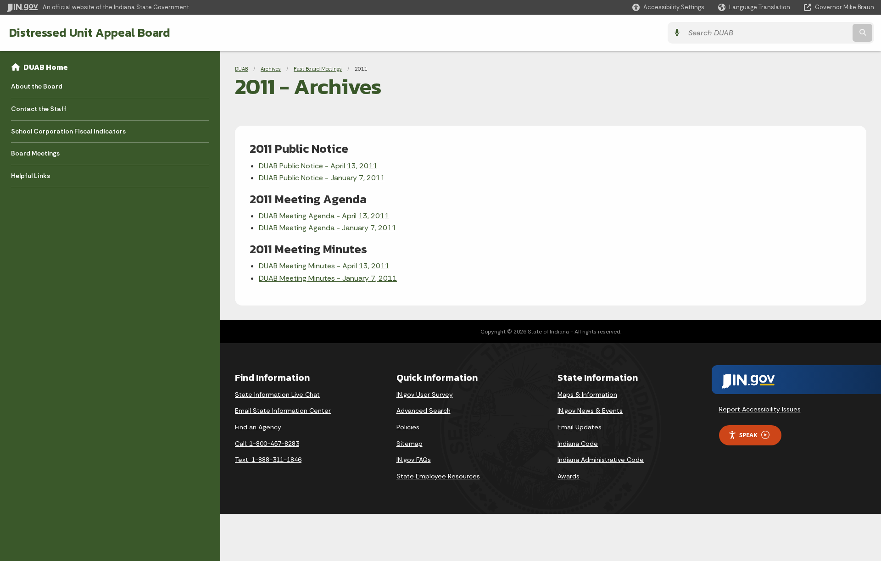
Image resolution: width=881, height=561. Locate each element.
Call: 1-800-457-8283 (267, 443)
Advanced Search (423, 410)
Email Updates (580, 427)
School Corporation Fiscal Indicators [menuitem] (68, 131)
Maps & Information (587, 394)
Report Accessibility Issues (760, 409)
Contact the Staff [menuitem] (39, 109)
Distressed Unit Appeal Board (89, 32)
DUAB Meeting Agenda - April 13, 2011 (324, 216)
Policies (407, 427)
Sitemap (409, 443)
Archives (271, 69)
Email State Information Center (283, 410)
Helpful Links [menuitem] (30, 176)
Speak (748, 435)
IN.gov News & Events (590, 410)
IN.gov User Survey (424, 394)
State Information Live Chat (277, 394)
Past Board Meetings (318, 69)
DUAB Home (45, 67)
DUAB (241, 69)
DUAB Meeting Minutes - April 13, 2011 (324, 266)
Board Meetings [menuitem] (35, 153)
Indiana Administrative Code (601, 459)
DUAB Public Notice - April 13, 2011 (318, 166)
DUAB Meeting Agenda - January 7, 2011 (327, 228)
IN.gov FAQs (413, 459)
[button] (668, 7)
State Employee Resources (438, 476)
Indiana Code (578, 443)
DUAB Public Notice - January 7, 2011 (322, 178)
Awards (569, 476)
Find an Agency (258, 427)
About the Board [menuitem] (36, 86)
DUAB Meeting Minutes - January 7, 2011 (328, 278)
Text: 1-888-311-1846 (268, 459)
